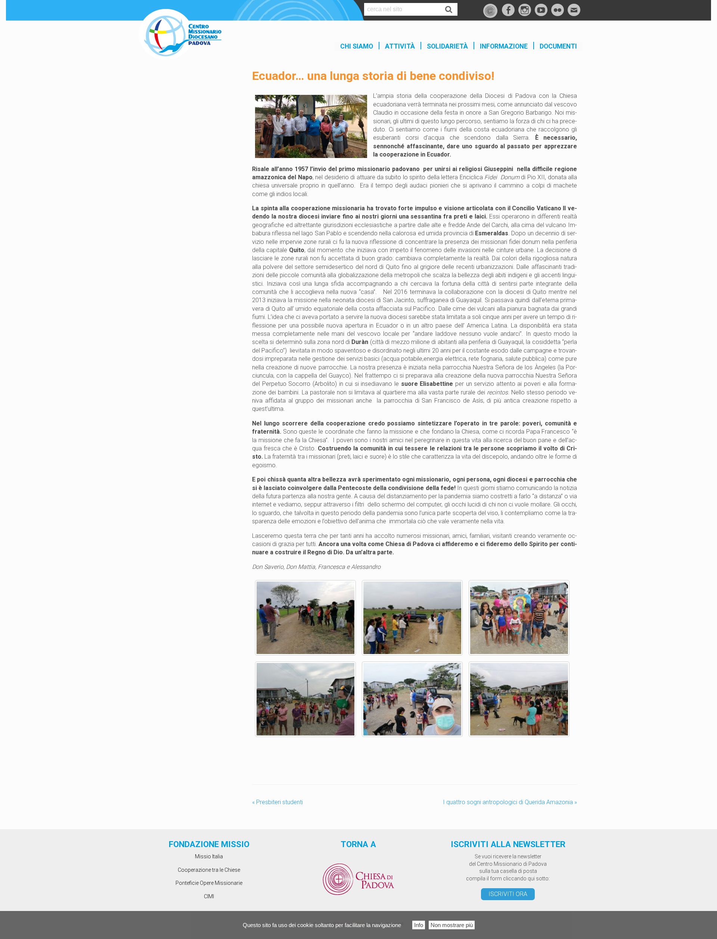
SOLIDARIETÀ (447, 46)
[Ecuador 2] (412, 618)
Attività (400, 46)
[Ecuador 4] (305, 699)
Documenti (558, 46)
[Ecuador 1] (305, 618)
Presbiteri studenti (277, 802)
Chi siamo (356, 46)
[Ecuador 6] (519, 699)
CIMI (209, 896)
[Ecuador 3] (519, 618)
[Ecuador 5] (412, 699)
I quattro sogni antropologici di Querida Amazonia (510, 802)
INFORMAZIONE (504, 46)
